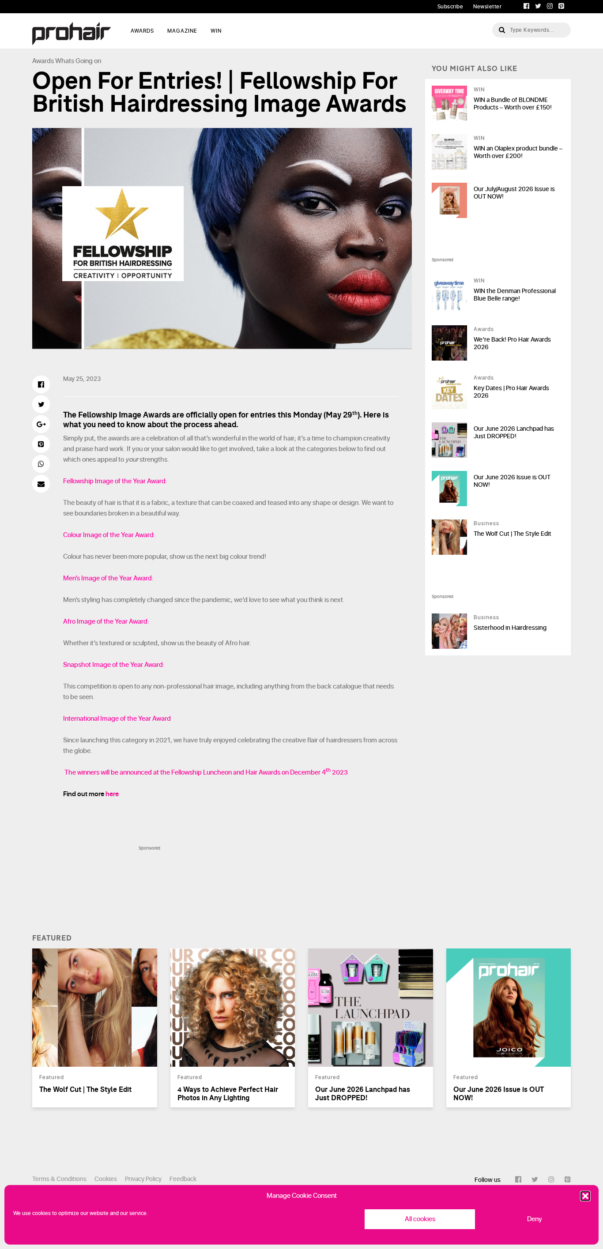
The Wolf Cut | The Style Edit (512, 533)
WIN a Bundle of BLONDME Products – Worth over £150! (513, 103)
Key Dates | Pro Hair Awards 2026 (511, 392)
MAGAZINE (182, 31)
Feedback (183, 1179)
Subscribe (450, 7)
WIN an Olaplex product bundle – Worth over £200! (518, 152)
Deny (534, 1219)
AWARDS (142, 31)
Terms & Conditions (59, 1179)
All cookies (420, 1219)
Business (486, 523)
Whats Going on (78, 61)
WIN (216, 31)
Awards (43, 61)
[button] (585, 1196)
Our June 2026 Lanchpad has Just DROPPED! (514, 432)
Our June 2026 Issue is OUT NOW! (512, 481)
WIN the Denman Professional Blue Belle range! (515, 294)
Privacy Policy (143, 1179)
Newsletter (487, 7)
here (112, 794)
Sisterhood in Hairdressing (510, 627)
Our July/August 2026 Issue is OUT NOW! (514, 192)
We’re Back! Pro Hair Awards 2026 (512, 343)
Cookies (105, 1179)
